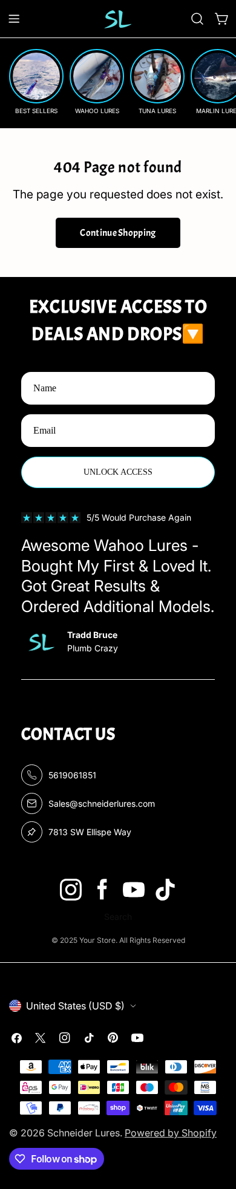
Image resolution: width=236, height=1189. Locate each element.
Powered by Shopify (171, 1133)
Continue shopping (118, 233)
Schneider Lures (83, 1133)
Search (118, 916)
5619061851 (72, 775)
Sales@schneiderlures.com (101, 803)
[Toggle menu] (14, 19)
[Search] (197, 19)
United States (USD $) (75, 1006)
